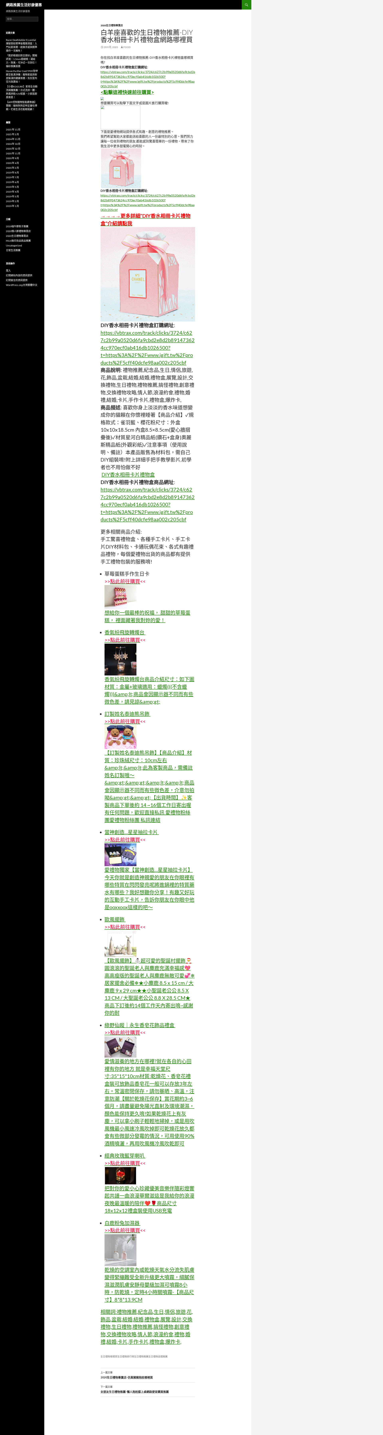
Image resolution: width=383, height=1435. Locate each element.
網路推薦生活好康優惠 (24, 5)
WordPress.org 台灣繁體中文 (21, 284)
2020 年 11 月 (13, 153)
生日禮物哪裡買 (109, 1356)
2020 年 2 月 (12, 167)
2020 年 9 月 (12, 158)
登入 (8, 270)
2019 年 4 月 (12, 191)
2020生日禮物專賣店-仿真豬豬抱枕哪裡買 (127, 1375)
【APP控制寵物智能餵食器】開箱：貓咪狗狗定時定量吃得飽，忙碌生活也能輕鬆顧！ (21, 106)
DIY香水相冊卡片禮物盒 (128, 474)
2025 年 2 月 (12, 134)
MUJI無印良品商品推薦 (18, 240)
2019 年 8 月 (12, 172)
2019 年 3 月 (12, 196)
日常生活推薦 (13, 250)
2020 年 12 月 (13, 148)
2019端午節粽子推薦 (17, 226)
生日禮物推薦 (141, 1356)
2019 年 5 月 (12, 186)
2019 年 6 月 (12, 182)
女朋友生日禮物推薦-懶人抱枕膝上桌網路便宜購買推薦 (135, 1389)
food (126, 47)
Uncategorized (14, 245)
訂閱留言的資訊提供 (17, 280)
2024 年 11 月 (13, 139)
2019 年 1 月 (12, 206)
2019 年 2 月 (12, 201)
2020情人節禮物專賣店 (18, 231)
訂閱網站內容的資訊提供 (19, 275)
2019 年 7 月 (12, 177)
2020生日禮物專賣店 (112, 25)
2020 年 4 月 (12, 163)
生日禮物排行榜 (125, 1356)
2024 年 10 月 (13, 143)
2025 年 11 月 (13, 129)
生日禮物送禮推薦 (158, 1356)
